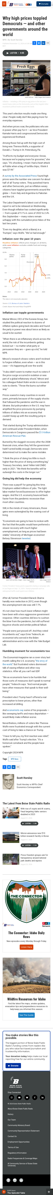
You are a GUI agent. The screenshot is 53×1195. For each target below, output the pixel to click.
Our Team (12, 1120)
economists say (15, 710)
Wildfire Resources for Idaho (26, 998)
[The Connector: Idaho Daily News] (26, 903)
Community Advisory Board (19, 1125)
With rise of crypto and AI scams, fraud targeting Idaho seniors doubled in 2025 (35, 811)
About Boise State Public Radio (20, 1109)
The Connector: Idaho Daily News (26, 934)
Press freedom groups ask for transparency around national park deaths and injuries (34, 858)
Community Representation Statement (23, 1131)
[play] (4, 1192)
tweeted (26, 538)
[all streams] (49, 1192)
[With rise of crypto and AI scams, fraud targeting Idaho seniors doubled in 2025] (11, 812)
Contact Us (12, 1136)
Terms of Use (13, 1147)
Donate (44, 4)
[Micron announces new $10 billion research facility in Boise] (11, 837)
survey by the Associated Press (21, 175)
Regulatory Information (17, 1153)
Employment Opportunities (19, 1142)
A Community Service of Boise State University (22, 1165)
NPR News (14, 759)
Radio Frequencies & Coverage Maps (22, 1158)
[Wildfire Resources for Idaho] (26, 975)
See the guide (26, 1015)
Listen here (26, 947)
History (10, 1114)
